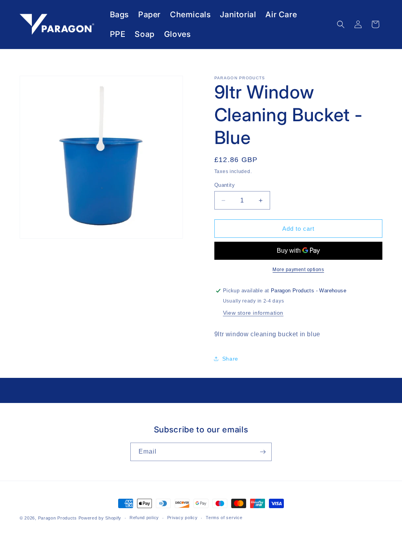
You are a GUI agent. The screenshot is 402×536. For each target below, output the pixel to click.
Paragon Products (57, 518)
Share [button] (230, 359)
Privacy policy (182, 517)
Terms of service (224, 517)
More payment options (298, 269)
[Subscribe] (262, 452)
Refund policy (144, 517)
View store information (253, 313)
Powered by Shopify (100, 518)
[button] (340, 24)
